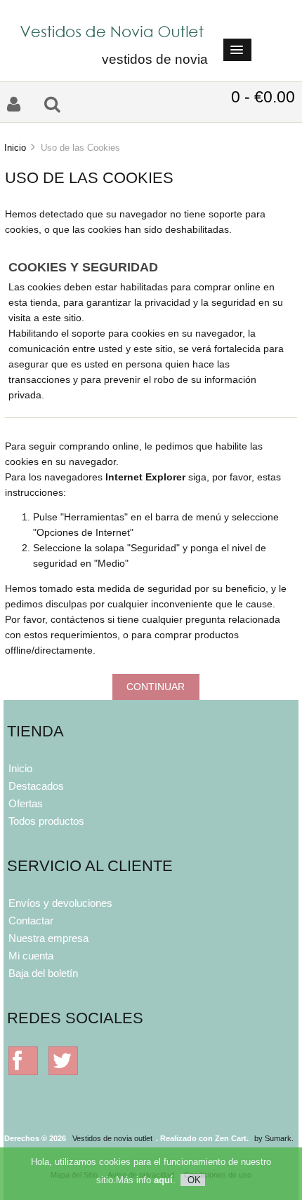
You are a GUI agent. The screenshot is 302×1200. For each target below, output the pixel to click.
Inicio (15, 147)
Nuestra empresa (48, 938)
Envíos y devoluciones (60, 903)
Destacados (36, 786)
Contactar (30, 920)
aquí (163, 1180)
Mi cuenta (30, 956)
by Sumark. (274, 1138)
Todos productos (46, 821)
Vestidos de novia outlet (112, 1138)
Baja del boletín (43, 973)
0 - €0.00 (263, 97)
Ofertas (25, 803)
